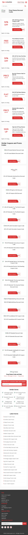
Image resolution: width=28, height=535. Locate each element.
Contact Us (3, 496)
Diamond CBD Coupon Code (10, 439)
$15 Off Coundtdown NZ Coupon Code (14, 319)
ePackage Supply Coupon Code (11, 458)
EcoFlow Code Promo (9, 419)
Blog (2, 509)
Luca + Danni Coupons (9, 483)
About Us (3, 498)
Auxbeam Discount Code (9, 430)
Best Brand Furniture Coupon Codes (12, 472)
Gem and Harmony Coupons (10, 450)
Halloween (3, 518)
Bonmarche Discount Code (10, 453)
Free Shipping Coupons (6, 507)
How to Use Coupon (5, 495)
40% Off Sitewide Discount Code (13, 336)
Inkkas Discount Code (9, 464)
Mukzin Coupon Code (9, 433)
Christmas (3, 516)
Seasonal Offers (5, 511)
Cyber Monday (4, 513)
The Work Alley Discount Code (11, 447)
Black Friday (21, 2)
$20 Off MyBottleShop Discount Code (14, 302)
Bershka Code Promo (9, 428)
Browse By (4, 503)
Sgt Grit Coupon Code (9, 461)
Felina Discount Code (9, 455)
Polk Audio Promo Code (9, 481)
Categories (3, 506)
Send (23, 384)
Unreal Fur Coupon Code (9, 467)
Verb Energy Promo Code (10, 478)
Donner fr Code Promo (9, 416)
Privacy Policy (4, 501)
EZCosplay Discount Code (10, 442)
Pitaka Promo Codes (9, 422)
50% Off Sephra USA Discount (14, 193)
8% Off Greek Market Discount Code (14, 153)
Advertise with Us (5, 500)
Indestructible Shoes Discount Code (12, 436)
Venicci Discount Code (9, 444)
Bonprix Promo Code (9, 425)
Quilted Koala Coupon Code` (10, 469)
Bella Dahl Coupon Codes (10, 475)
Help (2, 492)
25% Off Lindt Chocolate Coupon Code (14, 229)
